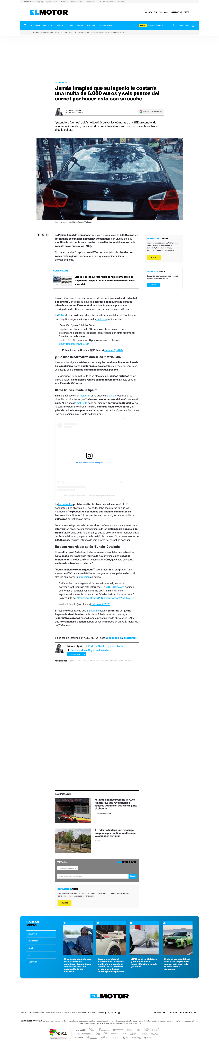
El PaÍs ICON (115, 1037)
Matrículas (113, 661)
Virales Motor (61, 83)
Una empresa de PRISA (58, 1032)
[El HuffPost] (176, 12)
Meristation (148, 1037)
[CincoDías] (163, 12)
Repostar (48, 2)
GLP (99, 2)
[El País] (148, 12)
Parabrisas (65, 2)
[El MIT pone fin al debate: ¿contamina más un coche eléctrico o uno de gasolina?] (144, 954)
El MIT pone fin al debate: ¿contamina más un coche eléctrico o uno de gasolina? (144, 963)
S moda (125, 1037)
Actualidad (35, 25)
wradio (105, 1033)
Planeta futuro (143, 1033)
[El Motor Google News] (119, 1013)
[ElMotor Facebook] (105, 1013)
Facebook (113, 637)
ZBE (131, 661)
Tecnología (90, 25)
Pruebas (70, 25)
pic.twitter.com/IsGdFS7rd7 (74, 343)
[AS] (155, 12)
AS (29, 955)
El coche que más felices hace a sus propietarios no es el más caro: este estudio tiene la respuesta (177, 964)
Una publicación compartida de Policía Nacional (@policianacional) (89, 496)
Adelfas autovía (90, 2)
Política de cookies (70, 1013)
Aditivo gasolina (109, 2)
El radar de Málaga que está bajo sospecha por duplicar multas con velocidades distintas (115, 832)
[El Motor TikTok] (115, 1013)
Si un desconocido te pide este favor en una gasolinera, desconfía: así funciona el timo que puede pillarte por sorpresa (78, 965)
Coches (72, 661)
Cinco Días (115, 1033)
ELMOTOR (33, 934)
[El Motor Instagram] (112, 1013)
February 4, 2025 (100, 604)
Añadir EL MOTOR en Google (152, 111)
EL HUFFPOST (33, 941)
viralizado (101, 319)
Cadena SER (129, 1030)
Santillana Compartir (118, 1030)
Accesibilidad (82, 1013)
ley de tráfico (65, 504)
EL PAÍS (31, 948)
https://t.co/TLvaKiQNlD (90, 597)
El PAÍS (80, 1030)
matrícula (82, 402)
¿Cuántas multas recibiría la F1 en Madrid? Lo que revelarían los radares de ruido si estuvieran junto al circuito (116, 804)
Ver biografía (74, 654)
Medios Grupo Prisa (58, 1038)
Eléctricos (47, 25)
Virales (80, 25)
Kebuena (152, 1033)
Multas (120, 661)
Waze (56, 2)
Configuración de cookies (54, 1013)
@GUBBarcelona (115, 586)
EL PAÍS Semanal (134, 1033)
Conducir (59, 25)
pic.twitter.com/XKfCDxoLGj (118, 597)
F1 (33, 2)
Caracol (154, 1030)
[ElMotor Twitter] (109, 1013)
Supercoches (121, 2)
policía (112, 395)
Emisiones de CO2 (82, 661)
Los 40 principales (92, 1030)
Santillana (104, 1030)
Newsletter (107, 25)
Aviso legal (24, 1013)
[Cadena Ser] (186, 12)
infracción (84, 576)
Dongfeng (39, 2)
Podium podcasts (104, 1037)
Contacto (91, 1013)
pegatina (94, 610)
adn (145, 1030)
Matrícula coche (77, 2)
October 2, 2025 (113, 350)
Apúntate (64, 903)
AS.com (136, 1030)
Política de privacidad (37, 1013)
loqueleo (136, 1037)
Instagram (85, 395)
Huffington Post (84, 1033)
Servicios (142, 25)
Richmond (79, 1037)
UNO (98, 1033)
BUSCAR (153, 285)
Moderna (91, 1037)
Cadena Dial (124, 1033)
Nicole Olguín (75, 110)
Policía (62, 315)
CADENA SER (33, 962)
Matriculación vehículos (99, 661)
